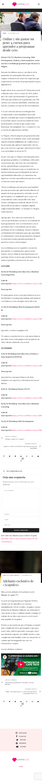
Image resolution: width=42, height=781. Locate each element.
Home (21, 766)
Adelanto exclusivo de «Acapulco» (18, 583)
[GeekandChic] (21, 4)
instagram (22, 733)
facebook (22, 736)
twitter (23, 740)
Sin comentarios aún (14, 471)
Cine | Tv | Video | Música (11, 575)
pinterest (22, 743)
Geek (4, 33)
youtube (23, 746)
